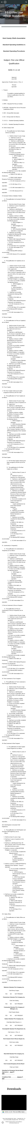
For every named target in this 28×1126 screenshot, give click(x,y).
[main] (14, 14)
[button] (2, 2)
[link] (14, 1104)
